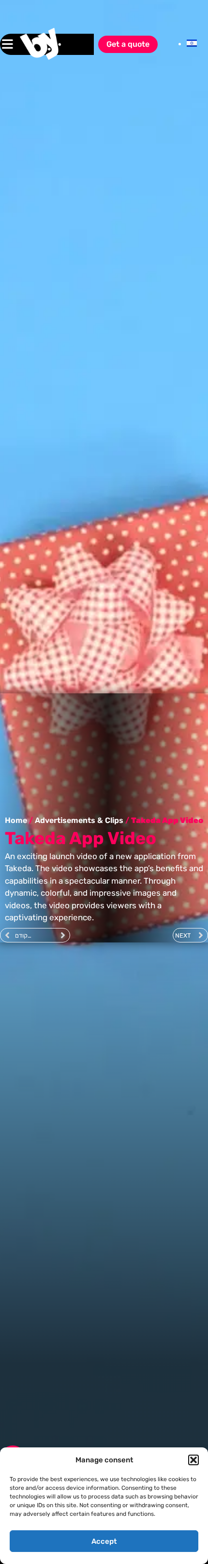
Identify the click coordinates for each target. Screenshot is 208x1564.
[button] (193, 1460)
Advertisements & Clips (79, 820)
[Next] (51, 935)
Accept (104, 1541)
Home (16, 820)
